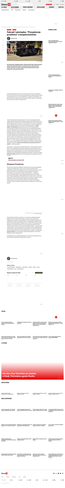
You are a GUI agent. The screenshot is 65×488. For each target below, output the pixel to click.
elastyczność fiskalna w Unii (12, 153)
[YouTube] (60, 473)
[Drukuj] (3, 45)
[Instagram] (63, 473)
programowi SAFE (10, 231)
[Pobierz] (3, 47)
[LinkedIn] (58, 473)
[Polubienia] (3, 40)
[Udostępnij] (3, 50)
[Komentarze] (3, 42)
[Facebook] (54, 473)
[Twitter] (56, 473)
